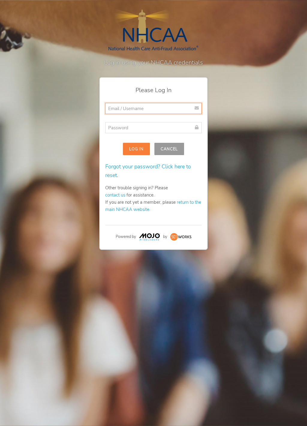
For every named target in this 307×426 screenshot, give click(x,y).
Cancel (169, 149)
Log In (136, 149)
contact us (115, 195)
